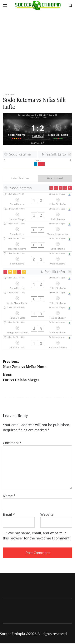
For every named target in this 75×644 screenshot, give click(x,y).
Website (46, 514)
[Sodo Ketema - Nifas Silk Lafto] (37, 199)
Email (9, 514)
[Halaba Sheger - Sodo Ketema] (37, 214)
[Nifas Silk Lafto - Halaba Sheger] (37, 313)
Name (9, 495)
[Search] (70, 5)
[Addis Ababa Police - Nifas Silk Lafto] (37, 298)
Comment (12, 442)
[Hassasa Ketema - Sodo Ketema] (37, 244)
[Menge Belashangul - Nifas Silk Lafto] (37, 328)
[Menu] (5, 5)
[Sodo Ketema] (17, 130)
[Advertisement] (37, 49)
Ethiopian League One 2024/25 (32, 115)
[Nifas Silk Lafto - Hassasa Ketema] (37, 343)
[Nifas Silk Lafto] (58, 130)
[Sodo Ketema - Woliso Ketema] (37, 259)
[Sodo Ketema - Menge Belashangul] (37, 229)
